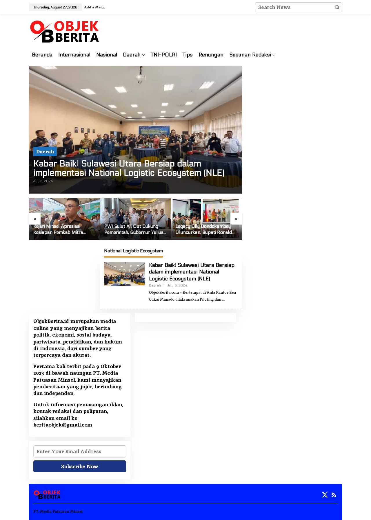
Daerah (45, 151)
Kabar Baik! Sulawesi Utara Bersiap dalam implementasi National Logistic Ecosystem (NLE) (128, 168)
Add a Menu (94, 7)
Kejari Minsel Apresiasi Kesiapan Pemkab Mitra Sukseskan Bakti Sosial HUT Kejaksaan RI (62, 229)
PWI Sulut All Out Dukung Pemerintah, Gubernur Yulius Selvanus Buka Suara (133, 229)
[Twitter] (325, 495)
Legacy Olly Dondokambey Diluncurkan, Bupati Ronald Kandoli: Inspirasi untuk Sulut (205, 229)
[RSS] (334, 495)
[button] (337, 7)
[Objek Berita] (65, 30)
